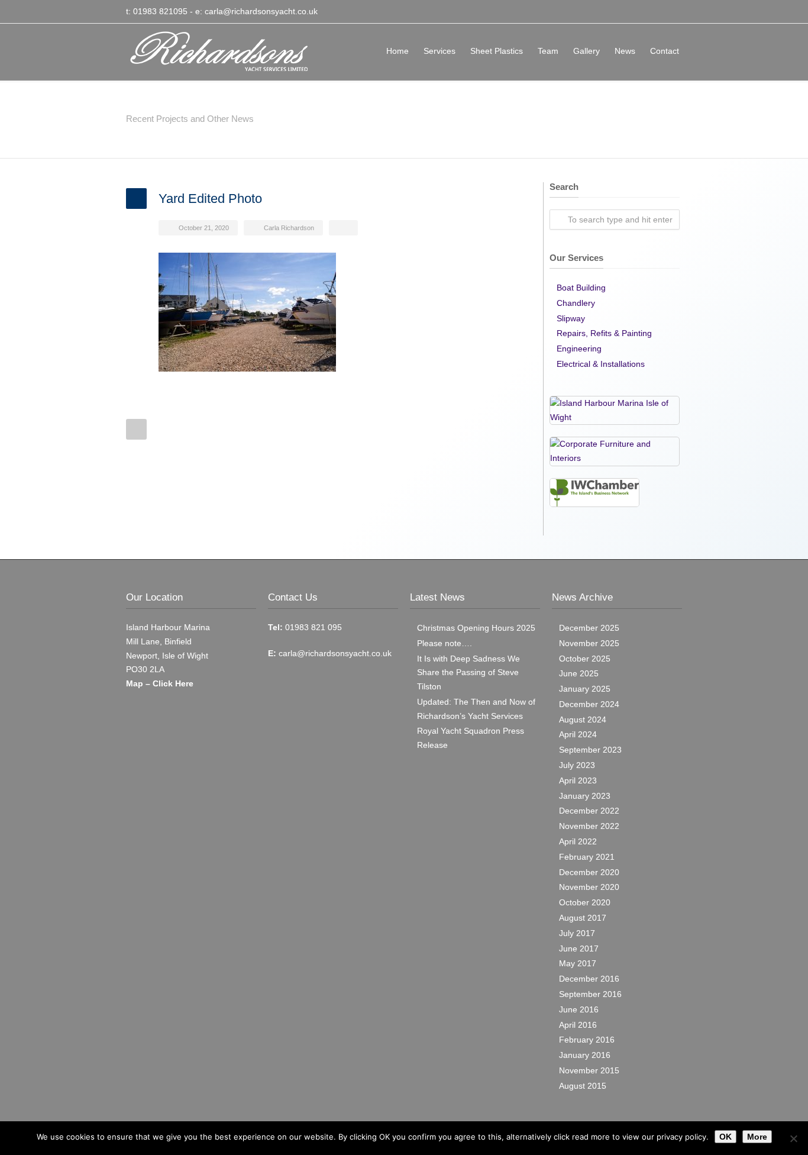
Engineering (579, 348)
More (757, 1136)
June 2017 (579, 948)
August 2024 (582, 719)
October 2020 (584, 902)
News (625, 51)
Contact (664, 51)
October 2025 (584, 658)
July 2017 (577, 933)
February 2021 (587, 857)
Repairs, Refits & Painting (604, 333)
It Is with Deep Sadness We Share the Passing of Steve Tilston (468, 673)
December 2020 (589, 872)
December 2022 (589, 810)
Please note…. (444, 643)
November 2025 (589, 643)
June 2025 (579, 673)
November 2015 (589, 1070)
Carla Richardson (289, 227)
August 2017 (582, 917)
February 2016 (587, 1039)
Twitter (623, 12)
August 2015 (582, 1086)
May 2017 (577, 963)
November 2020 (589, 887)
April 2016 (578, 1025)
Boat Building (581, 287)
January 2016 (584, 1055)
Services (439, 51)
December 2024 (589, 704)
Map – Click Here (159, 683)
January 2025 (584, 688)
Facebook (646, 12)
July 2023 (577, 765)
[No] (793, 1138)
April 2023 (578, 780)
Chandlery (576, 303)
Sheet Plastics (496, 51)
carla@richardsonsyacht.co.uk (261, 11)
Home (397, 51)
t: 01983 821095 (157, 11)
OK (725, 1136)
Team (548, 51)
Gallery (586, 51)
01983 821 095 (312, 627)
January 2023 (584, 796)
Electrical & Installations (601, 364)
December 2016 (589, 978)
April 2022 (578, 841)
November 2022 (589, 826)
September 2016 (590, 994)
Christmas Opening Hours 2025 (476, 628)
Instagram (670, 12)
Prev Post (136, 429)
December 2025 (589, 628)
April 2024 (578, 734)
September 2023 (590, 749)
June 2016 (579, 1009)
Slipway (571, 318)
